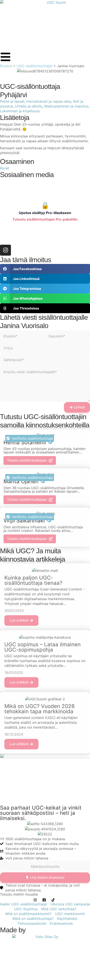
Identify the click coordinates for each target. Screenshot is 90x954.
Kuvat (4, 168)
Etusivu (6, 66)
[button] (45, 269)
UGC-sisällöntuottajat (34, 66)
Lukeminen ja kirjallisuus (20, 111)
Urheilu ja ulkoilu (28, 106)
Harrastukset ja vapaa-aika (48, 101)
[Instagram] (5, 250)
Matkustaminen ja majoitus (66, 106)
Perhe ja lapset (12, 101)
